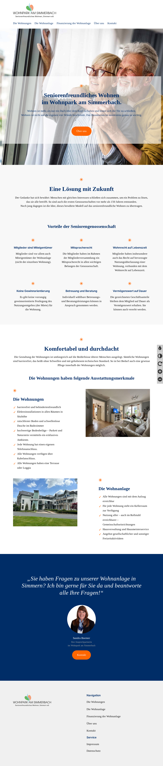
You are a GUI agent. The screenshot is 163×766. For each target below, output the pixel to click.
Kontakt (81, 654)
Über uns (81, 131)
